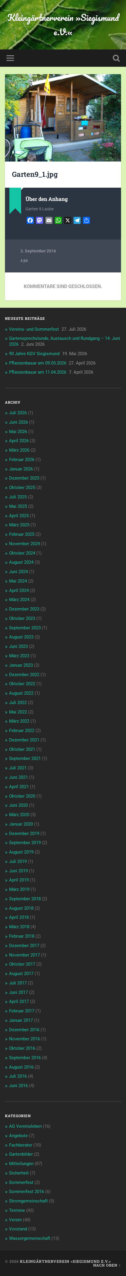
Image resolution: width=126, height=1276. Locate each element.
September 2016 (25, 1057)
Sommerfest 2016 (26, 1191)
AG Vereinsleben (25, 1126)
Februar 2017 (21, 1011)
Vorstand (18, 1229)
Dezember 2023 (24, 609)
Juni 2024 (18, 571)
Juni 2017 (18, 992)
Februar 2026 (21, 459)
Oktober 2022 (22, 683)
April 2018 (19, 917)
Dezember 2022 (24, 674)
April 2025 (19, 515)
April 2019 (19, 880)
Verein (15, 1219)
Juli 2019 (18, 861)
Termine (17, 1210)
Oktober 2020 (22, 796)
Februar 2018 (21, 936)
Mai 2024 (18, 581)
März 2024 (19, 599)
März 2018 (19, 926)
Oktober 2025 (22, 487)
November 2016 (24, 1039)
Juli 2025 (18, 497)
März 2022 (19, 721)
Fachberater (20, 1145)
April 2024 (19, 590)
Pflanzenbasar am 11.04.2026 (37, 372)
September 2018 (25, 898)
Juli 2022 (18, 702)
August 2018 (21, 908)
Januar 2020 (21, 824)
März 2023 (19, 655)
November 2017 (24, 955)
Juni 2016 (18, 1085)
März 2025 (19, 525)
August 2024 (21, 562)
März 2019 (19, 889)
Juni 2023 (18, 646)
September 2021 (25, 758)
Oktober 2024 (22, 553)
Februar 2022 (21, 730)
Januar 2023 (21, 665)
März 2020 (19, 814)
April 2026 (19, 440)
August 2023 (21, 637)
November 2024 (24, 543)
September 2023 (25, 627)
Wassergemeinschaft (29, 1238)
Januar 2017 (21, 1020)
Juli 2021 (18, 768)
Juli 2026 (18, 412)
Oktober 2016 (22, 1048)
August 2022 (21, 693)
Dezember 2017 (24, 945)
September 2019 (25, 842)
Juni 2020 (18, 805)
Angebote (18, 1135)
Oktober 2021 (22, 749)
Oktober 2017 (22, 964)
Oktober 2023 (22, 618)
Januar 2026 (21, 469)
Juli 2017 (18, 983)
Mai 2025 (18, 506)
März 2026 (19, 450)
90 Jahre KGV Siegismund (34, 353)
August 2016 (21, 1067)
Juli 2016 (18, 1076)
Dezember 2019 (24, 833)
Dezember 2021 (24, 740)
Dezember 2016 (24, 1029)
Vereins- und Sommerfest (34, 329)
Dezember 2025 (24, 478)
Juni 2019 (18, 871)
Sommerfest (21, 1182)
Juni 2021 (18, 777)
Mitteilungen (21, 1163)
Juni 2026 (18, 422)
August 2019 (21, 852)
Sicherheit (19, 1173)
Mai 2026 (18, 431)
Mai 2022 (18, 712)
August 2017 (21, 973)
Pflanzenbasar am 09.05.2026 (37, 363)
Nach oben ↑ (107, 1265)
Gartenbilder (21, 1154)
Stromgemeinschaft (28, 1201)
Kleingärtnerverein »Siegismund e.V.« (63, 24)
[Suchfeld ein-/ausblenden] (116, 58)
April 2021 (19, 786)
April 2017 (19, 1001)
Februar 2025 (21, 534)
